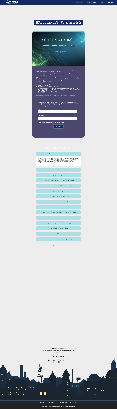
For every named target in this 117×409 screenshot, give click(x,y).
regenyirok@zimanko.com (58, 356)
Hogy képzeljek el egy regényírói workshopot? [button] (59, 153)
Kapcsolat (110, 2)
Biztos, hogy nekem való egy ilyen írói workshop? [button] (59, 185)
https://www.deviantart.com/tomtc (45, 96)
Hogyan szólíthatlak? (42, 109)
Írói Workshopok (91, 2)
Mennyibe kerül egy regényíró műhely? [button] (59, 191)
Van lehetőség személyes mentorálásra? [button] (59, 228)
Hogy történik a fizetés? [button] (59, 233)
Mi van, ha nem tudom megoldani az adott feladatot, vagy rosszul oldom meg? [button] (60, 212)
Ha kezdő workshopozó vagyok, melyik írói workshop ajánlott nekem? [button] (59, 180)
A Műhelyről (78, 2)
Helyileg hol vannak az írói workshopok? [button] (59, 201)
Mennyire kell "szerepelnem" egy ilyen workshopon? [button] (59, 169)
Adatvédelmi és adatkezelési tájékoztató (68, 402)
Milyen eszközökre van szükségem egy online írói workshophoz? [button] (59, 223)
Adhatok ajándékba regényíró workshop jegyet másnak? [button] (59, 239)
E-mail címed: (41, 115)
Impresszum (51, 402)
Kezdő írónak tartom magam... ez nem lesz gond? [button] (59, 217)
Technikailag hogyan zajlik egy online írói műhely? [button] (59, 175)
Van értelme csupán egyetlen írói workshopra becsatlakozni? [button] (59, 207)
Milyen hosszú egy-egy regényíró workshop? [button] (59, 196)
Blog (102, 2)
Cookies (42, 402)
